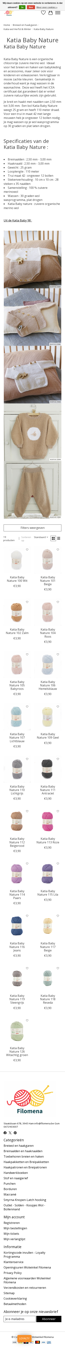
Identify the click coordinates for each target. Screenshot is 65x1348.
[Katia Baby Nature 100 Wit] (17, 559)
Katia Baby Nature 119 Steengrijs (17, 999)
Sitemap (9, 1293)
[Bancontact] (32, 1342)
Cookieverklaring (15, 1298)
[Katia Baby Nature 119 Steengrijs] (17, 978)
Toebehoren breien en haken (24, 1156)
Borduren (10, 1189)
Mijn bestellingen (15, 1228)
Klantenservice (13, 1262)
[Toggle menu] (57, 12)
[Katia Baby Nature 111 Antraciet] (47, 769)
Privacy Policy (13, 1273)
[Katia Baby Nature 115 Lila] (47, 873)
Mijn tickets (11, 1234)
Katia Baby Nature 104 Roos (47, 632)
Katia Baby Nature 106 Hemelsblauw (48, 685)
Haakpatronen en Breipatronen (25, 1167)
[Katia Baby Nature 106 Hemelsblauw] (47, 664)
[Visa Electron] (49, 1342)
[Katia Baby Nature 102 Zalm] (17, 612)
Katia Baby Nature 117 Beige (47, 946)
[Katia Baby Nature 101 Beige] (47, 559)
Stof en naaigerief (16, 1178)
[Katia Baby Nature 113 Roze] (47, 821)
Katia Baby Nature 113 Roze (47, 840)
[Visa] (43, 1342)
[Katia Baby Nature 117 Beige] (47, 925)
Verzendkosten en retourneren (25, 1288)
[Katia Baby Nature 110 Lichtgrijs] (17, 769)
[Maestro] (26, 1342)
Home (7, 25)
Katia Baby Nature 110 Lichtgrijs (17, 789)
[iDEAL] (20, 1342)
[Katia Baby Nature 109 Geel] (47, 716)
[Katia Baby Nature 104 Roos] (47, 612)
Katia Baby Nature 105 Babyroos (17, 685)
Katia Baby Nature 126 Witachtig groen (17, 1051)
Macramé (10, 1194)
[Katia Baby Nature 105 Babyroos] (17, 664)
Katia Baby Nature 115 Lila (47, 892)
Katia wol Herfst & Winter (17, 29)
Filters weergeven (33, 528)
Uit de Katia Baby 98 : (18, 220)
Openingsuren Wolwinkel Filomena (27, 1267)
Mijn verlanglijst (14, 1239)
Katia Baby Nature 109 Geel (48, 735)
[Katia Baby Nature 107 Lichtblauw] (17, 716)
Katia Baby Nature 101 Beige (47, 580)
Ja (22, 7)
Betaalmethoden (15, 1304)
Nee (31, 7)
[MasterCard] (37, 1342)
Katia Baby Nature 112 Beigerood (17, 842)
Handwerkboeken (16, 1173)
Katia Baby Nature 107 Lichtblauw (17, 737)
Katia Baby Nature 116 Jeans (17, 946)
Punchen (10, 1184)
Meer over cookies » (46, 7)
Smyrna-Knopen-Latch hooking (25, 1200)
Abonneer (49, 1319)
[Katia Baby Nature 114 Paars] (17, 873)
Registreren (12, 1223)
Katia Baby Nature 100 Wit (17, 579)
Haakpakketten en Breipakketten (26, 1162)
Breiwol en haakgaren (25, 25)
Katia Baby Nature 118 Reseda (47, 999)
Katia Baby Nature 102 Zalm (17, 631)
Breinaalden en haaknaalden (23, 1151)
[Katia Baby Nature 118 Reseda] (47, 978)
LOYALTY (24, 1338)
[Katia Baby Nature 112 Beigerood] (17, 821)
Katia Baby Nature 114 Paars (17, 894)
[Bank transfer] (14, 1342)
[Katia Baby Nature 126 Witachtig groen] (17, 1030)
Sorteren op (26, 539)
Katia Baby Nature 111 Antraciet (47, 789)
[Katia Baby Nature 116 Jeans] (17, 925)
